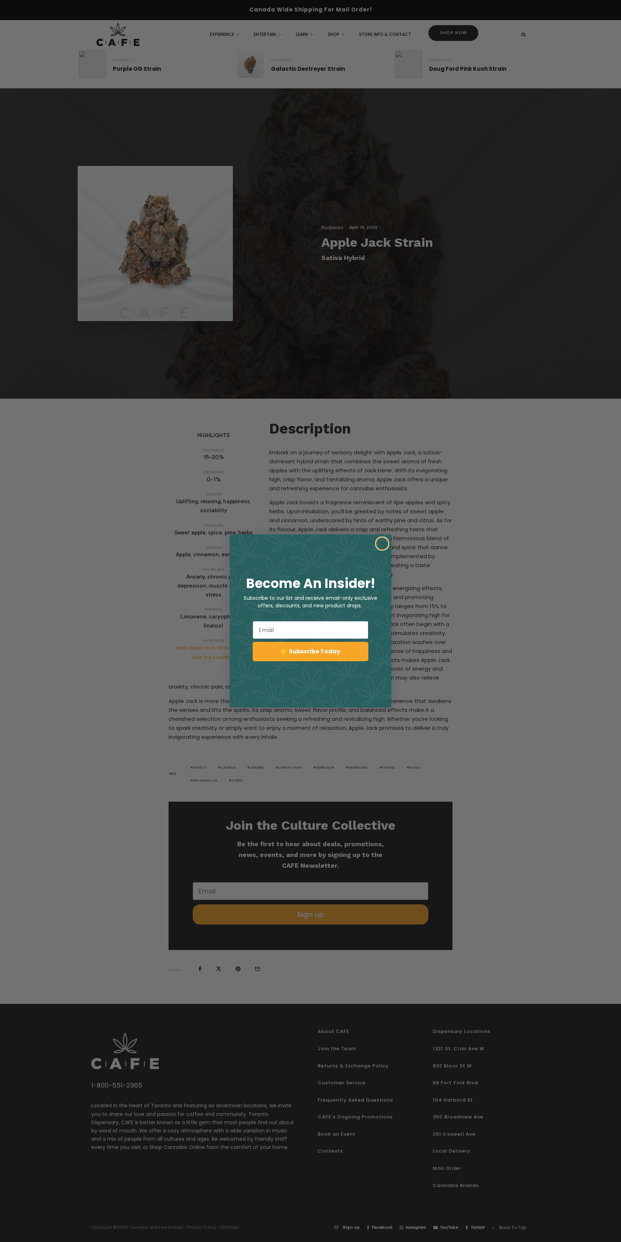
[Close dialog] (382, 543)
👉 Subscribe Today (310, 651)
